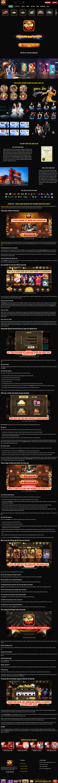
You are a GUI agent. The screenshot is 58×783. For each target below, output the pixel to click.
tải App (24, 491)
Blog (48, 6)
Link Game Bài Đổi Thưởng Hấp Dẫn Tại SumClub (41, 750)
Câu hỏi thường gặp (23, 766)
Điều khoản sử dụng (23, 771)
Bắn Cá (23, 6)
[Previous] (3, 69)
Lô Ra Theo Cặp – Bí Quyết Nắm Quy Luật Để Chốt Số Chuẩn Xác (26, 750)
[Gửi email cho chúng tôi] (13, 772)
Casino (27, 6)
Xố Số (37, 6)
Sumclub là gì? (22, 763)
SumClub (10, 6)
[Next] (55, 69)
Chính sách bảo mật (23, 768)
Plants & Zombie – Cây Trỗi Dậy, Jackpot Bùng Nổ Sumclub (12, 750)
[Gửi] (23, 2)
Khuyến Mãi (42, 6)
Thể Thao (33, 6)
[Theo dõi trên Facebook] (7, 772)
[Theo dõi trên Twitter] (11, 772)
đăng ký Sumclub (25, 356)
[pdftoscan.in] (6, 2)
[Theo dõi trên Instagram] (9, 772)
